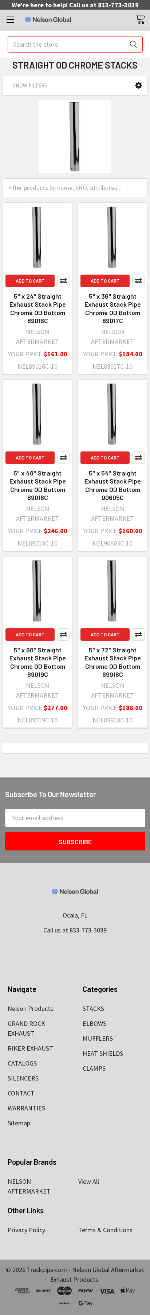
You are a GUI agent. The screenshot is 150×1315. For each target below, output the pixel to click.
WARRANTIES (26, 1108)
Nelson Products (30, 1008)
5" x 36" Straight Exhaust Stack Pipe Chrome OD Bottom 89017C (112, 308)
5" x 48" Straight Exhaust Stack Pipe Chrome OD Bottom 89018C (37, 485)
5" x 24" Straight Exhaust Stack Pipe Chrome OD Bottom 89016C (37, 308)
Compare (63, 281)
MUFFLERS (98, 1038)
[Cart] (140, 19)
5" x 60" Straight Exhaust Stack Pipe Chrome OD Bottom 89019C (37, 662)
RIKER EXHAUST (30, 1048)
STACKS (93, 1008)
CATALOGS (22, 1063)
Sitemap (19, 1123)
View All (88, 1181)
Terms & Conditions (105, 1230)
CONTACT (21, 1093)
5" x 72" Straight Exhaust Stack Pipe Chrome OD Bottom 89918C (112, 662)
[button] (138, 85)
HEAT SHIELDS (103, 1053)
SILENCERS (23, 1078)
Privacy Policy (26, 1230)
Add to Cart (30, 281)
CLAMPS (94, 1068)
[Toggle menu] (10, 19)
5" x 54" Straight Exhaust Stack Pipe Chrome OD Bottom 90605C (112, 485)
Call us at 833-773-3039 (75, 930)
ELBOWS (94, 1023)
